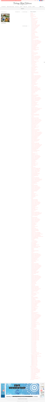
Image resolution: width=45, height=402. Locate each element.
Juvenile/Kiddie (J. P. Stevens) (35, 123)
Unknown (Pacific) (34, 196)
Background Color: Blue (34, 357)
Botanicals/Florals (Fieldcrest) (35, 95)
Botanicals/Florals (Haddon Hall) (35, 114)
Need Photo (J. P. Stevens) (34, 124)
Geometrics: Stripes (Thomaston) (35, 289)
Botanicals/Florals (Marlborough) (35, 143)
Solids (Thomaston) (34, 293)
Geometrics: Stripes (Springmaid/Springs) (36, 235)
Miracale (33, 192)
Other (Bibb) (33, 30)
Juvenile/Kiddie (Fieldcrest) (35, 102)
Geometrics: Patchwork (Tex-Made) (36, 278)
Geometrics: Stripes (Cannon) (35, 59)
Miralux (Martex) (34, 160)
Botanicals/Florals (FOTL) (34, 107)
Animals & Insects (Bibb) (34, 21)
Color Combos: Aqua (34, 341)
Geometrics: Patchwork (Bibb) (35, 26)
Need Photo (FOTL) (34, 112)
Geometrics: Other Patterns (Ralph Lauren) (36, 213)
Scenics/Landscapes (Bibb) (34, 32)
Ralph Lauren (32, 15)
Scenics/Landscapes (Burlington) (35, 47)
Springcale (33, 248)
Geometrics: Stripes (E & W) (35, 90)
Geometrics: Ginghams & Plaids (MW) (36, 170)
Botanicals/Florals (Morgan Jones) (35, 178)
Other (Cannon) (33, 63)
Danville (33, 74)
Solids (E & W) (33, 92)
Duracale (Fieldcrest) (34, 96)
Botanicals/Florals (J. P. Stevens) (35, 118)
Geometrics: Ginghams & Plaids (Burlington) (36, 41)
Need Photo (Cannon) (34, 62)
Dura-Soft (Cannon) (34, 54)
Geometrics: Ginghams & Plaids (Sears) (36, 219)
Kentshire (33, 191)
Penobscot (32, 197)
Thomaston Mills (33, 284)
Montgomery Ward (33, 14)
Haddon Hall (32, 113)
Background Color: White (34, 364)
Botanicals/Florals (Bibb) (34, 22)
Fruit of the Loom (33, 106)
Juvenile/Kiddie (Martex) (34, 159)
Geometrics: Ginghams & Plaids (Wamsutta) (36, 315)
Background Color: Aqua (34, 355)
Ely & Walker (32, 85)
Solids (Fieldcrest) (34, 105)
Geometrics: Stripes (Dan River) (35, 78)
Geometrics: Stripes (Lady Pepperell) (36, 135)
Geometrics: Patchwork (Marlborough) (36, 146)
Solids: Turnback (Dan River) (35, 83)
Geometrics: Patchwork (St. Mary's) (35, 256)
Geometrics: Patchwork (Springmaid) (36, 234)
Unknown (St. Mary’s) (34, 261)
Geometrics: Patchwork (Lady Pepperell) (36, 134)
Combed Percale (33, 231)
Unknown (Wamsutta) (34, 327)
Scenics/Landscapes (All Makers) (34, 376)
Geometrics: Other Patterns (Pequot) (36, 203)
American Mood (33, 285)
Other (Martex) (33, 162)
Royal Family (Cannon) (34, 64)
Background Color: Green (34, 360)
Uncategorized (32, 379)
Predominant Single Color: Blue (35, 332)
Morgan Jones (32, 176)
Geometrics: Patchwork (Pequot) (35, 204)
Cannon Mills (32, 51)
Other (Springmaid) (34, 243)
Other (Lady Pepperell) (34, 138)
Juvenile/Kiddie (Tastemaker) (35, 269)
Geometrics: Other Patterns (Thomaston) (36, 288)
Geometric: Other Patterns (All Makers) (35, 370)
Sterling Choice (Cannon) (34, 69)
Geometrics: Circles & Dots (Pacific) (36, 186)
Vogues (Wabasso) (34, 310)
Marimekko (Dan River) (34, 80)
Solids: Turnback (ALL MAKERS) (34, 378)
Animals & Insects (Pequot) (35, 199)
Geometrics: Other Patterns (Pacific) (36, 188)
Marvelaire (33, 239)
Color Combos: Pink (34, 348)
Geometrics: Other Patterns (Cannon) (36, 57)
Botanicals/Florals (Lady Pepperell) (35, 130)
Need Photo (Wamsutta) (34, 320)
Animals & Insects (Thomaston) (35, 286)
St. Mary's (32, 252)
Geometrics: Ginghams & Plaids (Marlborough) (37, 144)
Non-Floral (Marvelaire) (35, 241)
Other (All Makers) (33, 375)
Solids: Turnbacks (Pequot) (35, 209)
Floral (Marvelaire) (34, 240)
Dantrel (32, 73)
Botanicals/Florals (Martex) (35, 154)
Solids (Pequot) (33, 208)
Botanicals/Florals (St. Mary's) (35, 253)
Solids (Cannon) (33, 68)
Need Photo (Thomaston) (34, 291)
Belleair (32, 17)
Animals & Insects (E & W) (34, 86)
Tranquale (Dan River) (34, 84)
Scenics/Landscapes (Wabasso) (35, 306)
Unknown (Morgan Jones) (34, 183)
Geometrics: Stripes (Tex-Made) (35, 279)
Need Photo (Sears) (34, 224)
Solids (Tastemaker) (34, 273)
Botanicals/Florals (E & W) (35, 87)
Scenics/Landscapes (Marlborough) (35, 150)
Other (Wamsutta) (34, 321)
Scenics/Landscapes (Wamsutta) (35, 322)
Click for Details (22, 396)
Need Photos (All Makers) (34, 374)
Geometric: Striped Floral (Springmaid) (36, 232)
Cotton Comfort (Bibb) (34, 23)
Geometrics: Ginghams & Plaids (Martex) (36, 156)
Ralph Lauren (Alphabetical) (35, 215)
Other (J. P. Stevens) (34, 125)
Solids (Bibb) (33, 33)
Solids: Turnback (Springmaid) (35, 247)
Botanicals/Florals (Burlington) (35, 37)
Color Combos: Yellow (34, 351)
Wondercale (33, 251)
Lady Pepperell (33, 128)
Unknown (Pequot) (34, 210)
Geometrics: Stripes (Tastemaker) (35, 268)
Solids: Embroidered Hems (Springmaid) (36, 246)
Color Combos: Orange (34, 347)
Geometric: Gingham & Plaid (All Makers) (35, 369)
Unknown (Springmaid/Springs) (35, 250)
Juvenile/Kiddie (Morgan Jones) (35, 181)
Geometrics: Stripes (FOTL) (35, 110)
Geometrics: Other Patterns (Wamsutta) (36, 316)
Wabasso (32, 296)
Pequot (32, 198)
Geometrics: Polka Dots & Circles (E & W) (36, 89)
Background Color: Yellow (34, 365)
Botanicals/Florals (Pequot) (35, 200)
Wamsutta (32, 311)
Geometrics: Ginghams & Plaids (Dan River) (36, 76)
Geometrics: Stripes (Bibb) (34, 27)
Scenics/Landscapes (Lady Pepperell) (36, 139)
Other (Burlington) (34, 46)
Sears (31, 216)
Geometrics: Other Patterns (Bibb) (35, 25)
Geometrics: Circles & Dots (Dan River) (36, 75)
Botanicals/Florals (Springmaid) (35, 230)
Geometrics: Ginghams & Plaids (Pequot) (36, 202)
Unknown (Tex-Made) (34, 283)
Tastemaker (32, 262)
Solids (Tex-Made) (34, 282)
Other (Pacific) (33, 194)
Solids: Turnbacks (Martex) (35, 164)
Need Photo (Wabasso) (34, 305)
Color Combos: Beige (34, 342)
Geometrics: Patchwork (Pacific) (35, 189)
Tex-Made (32, 274)
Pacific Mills (32, 184)
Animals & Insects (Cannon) (35, 52)
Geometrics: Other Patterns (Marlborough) (36, 145)
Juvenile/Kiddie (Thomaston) (35, 290)
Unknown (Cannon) (34, 70)
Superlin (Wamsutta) (34, 325)
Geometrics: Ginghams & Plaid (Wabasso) (36, 301)
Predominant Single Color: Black (35, 331)
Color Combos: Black (34, 343)
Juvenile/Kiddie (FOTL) (34, 111)
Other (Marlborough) (34, 149)
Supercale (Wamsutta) (34, 324)
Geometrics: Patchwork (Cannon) (35, 58)
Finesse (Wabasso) (34, 299)
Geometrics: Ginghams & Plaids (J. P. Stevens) (37, 120)
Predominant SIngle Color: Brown (35, 333)
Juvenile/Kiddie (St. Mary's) (35, 258)
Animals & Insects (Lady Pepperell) (35, 129)
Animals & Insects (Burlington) (35, 36)
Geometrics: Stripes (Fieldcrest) (35, 100)
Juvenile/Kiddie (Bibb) (34, 28)
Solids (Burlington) (34, 48)
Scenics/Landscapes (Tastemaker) (35, 271)
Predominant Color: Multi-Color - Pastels (36, 353)
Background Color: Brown (34, 358)
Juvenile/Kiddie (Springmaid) (35, 237)
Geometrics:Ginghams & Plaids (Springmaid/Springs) (37, 236)
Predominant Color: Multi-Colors (35, 352)
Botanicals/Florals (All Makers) (34, 368)
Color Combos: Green (34, 346)
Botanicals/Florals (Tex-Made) (35, 275)
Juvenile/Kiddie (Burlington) (35, 44)
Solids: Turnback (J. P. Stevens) (35, 127)
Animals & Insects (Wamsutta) (35, 312)
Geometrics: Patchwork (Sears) (35, 221)
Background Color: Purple (34, 362)
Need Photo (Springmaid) (34, 242)
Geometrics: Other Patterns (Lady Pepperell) (37, 133)
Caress (32, 39)
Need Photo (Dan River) (34, 81)
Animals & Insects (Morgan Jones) (35, 177)
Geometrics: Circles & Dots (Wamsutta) (36, 314)
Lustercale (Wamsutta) (34, 319)
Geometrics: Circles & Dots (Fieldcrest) (36, 97)
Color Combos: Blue (34, 344)
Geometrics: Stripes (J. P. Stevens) (35, 122)
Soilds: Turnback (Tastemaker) (35, 272)
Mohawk (32, 166)
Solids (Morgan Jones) (34, 182)
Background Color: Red (34, 363)
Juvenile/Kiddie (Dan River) (35, 79)
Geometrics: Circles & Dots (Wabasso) (36, 300)
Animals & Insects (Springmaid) (35, 229)
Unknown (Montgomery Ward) (35, 175)
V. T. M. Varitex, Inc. (33, 295)
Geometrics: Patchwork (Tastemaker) (36, 267)
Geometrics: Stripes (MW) (34, 172)
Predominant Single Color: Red (35, 338)
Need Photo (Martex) (34, 161)
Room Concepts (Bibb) (34, 31)
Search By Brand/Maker (33, 16)
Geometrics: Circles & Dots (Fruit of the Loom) (37, 108)
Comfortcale (33, 65)
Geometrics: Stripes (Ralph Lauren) (35, 214)
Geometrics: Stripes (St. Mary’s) (35, 257)
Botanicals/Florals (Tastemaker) (35, 264)
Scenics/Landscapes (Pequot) (35, 207)
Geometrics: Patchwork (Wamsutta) (36, 317)
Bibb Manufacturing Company (34, 20)
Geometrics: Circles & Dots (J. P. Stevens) (36, 119)
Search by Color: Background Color (35, 354)
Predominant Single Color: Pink (35, 336)
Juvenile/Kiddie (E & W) (34, 91)
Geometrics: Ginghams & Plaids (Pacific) (36, 187)
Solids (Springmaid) (34, 245)
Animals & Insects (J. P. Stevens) (35, 117)
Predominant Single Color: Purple (35, 337)
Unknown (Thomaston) (34, 294)
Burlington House (34, 38)
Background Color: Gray (34, 359)
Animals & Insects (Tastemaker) (35, 263)
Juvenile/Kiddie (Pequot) (34, 205)
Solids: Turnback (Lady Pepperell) (35, 140)
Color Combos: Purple (34, 349)
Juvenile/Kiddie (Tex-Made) (35, 280)
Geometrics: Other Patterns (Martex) (36, 157)
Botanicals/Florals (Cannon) (35, 53)
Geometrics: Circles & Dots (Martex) (36, 155)
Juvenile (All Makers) (33, 373)
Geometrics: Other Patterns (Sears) (35, 220)
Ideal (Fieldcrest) (33, 101)
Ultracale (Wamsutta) (34, 326)
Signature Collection (34, 67)
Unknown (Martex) (34, 165)
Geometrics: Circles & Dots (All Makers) (35, 371)
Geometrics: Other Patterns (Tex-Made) (36, 277)
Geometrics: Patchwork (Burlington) (36, 43)
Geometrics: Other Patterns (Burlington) (36, 42)
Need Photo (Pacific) (34, 193)
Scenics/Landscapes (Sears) (35, 226)
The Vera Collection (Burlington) (35, 49)
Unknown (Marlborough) (34, 151)
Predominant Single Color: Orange (35, 335)
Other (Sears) (33, 225)
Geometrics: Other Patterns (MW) (35, 171)
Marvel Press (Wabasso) (34, 304)
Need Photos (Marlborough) (35, 148)
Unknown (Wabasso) (34, 309)
